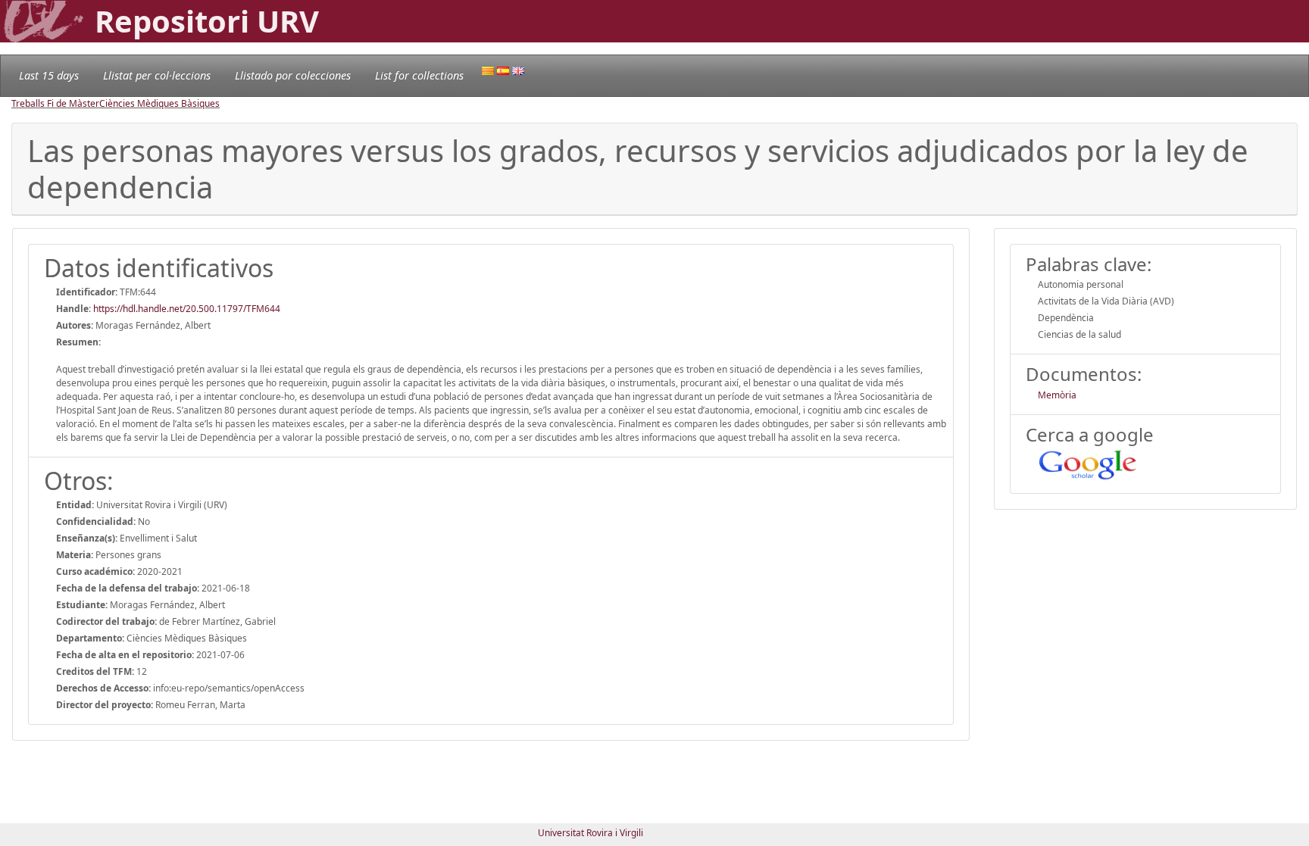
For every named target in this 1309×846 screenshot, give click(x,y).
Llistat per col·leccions (157, 75)
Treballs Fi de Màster (55, 103)
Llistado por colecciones (293, 75)
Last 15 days (49, 75)
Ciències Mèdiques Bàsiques (159, 103)
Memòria (1057, 395)
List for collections (419, 75)
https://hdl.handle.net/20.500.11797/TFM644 (186, 308)
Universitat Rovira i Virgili (590, 832)
